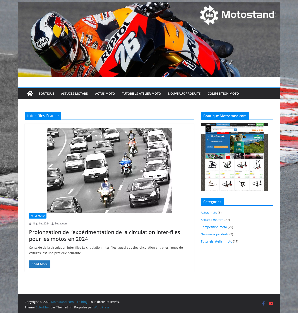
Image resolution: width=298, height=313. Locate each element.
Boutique (46, 93)
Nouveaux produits (184, 93)
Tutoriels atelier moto (141, 93)
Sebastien (61, 223)
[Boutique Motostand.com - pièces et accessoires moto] (234, 126)
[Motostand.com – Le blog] (149, 5)
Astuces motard (74, 93)
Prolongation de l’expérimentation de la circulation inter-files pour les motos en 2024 (104, 235)
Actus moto (105, 93)
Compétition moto (223, 93)
